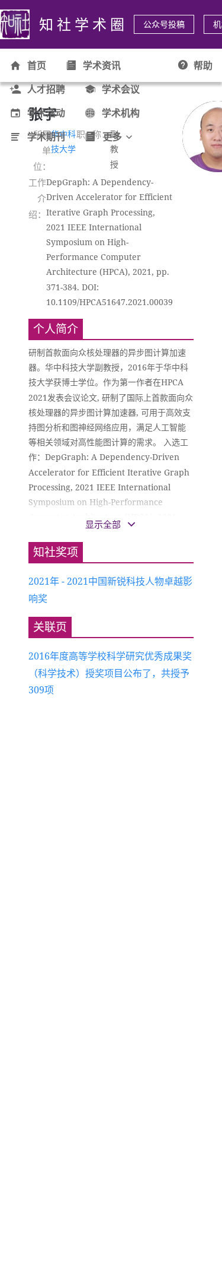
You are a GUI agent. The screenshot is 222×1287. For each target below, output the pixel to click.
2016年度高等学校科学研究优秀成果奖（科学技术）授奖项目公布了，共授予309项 (110, 673)
